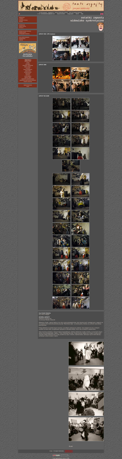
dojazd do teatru (61, 13)
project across (22, 26)
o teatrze (21, 18)
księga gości (70, 13)
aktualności (22, 17)
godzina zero (27, 61)
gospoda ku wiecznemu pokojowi (27, 80)
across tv (21, 27)
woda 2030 (28, 70)
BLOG (77, 13)
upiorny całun (27, 77)
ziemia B (27, 68)
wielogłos (27, 64)
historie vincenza (27, 81)
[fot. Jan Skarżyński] (61, 109)
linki (82, 13)
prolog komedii (27, 72)
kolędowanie (22, 38)
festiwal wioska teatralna (25, 31)
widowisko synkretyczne (87, 20)
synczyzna (27, 73)
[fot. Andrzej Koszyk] (86, 365)
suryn (27, 86)
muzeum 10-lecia (23, 20)
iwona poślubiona (27, 69)
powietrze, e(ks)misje (27, 65)
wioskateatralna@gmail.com (48, 13)
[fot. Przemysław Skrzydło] (61, 79)
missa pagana (27, 76)
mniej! (27, 62)
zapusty (21, 40)
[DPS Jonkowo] (61, 47)
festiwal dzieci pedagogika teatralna (24, 33)
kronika (21, 21)
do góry (71, 446)
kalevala (27, 74)
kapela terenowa (27, 85)
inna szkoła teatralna (24, 37)
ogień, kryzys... (27, 66)
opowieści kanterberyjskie (27, 79)
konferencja (22, 25)
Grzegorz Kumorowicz (59, 450)
